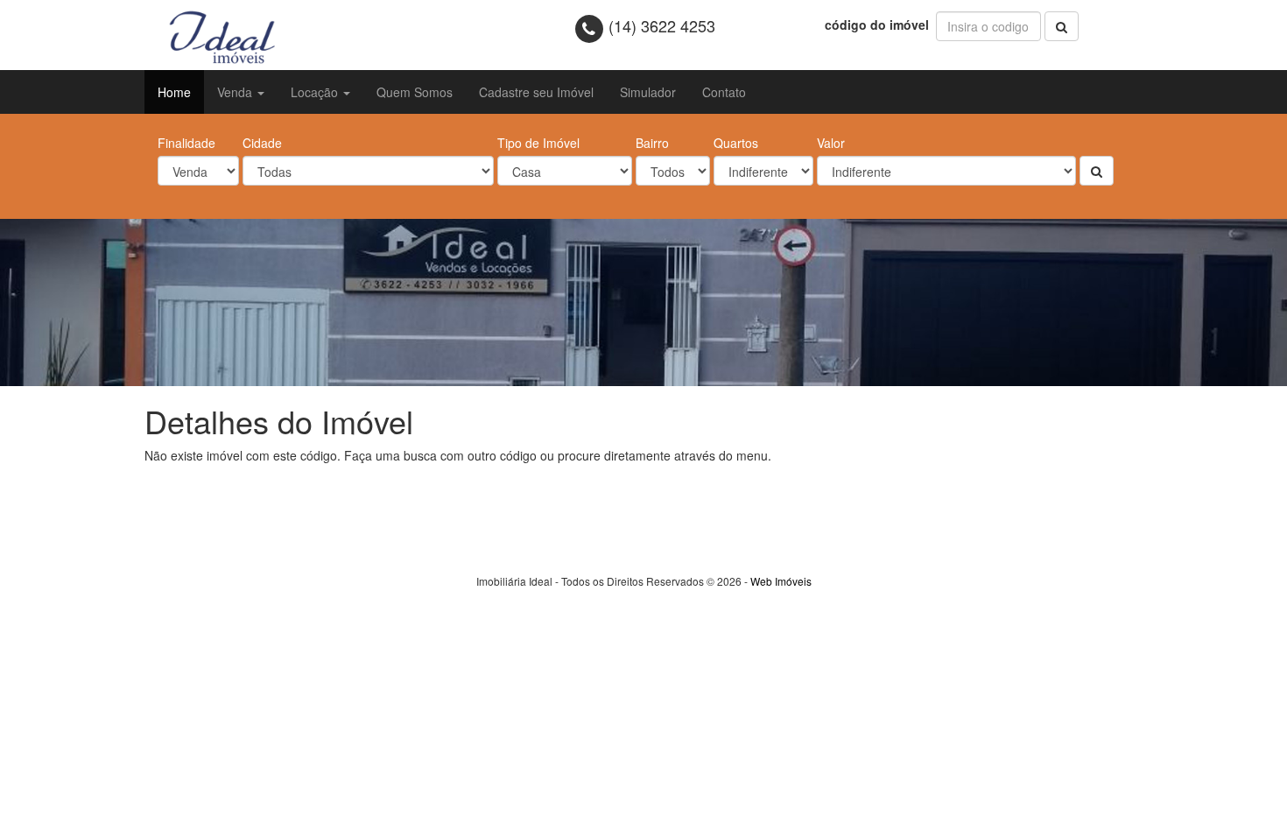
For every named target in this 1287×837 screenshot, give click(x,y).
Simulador (648, 92)
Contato (724, 92)
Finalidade (186, 142)
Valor (831, 142)
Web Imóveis (781, 580)
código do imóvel (878, 24)
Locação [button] (316, 92)
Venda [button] (236, 92)
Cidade (262, 142)
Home (174, 92)
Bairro (652, 142)
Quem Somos (414, 92)
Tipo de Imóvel (538, 142)
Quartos (736, 142)
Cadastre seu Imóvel (536, 92)
